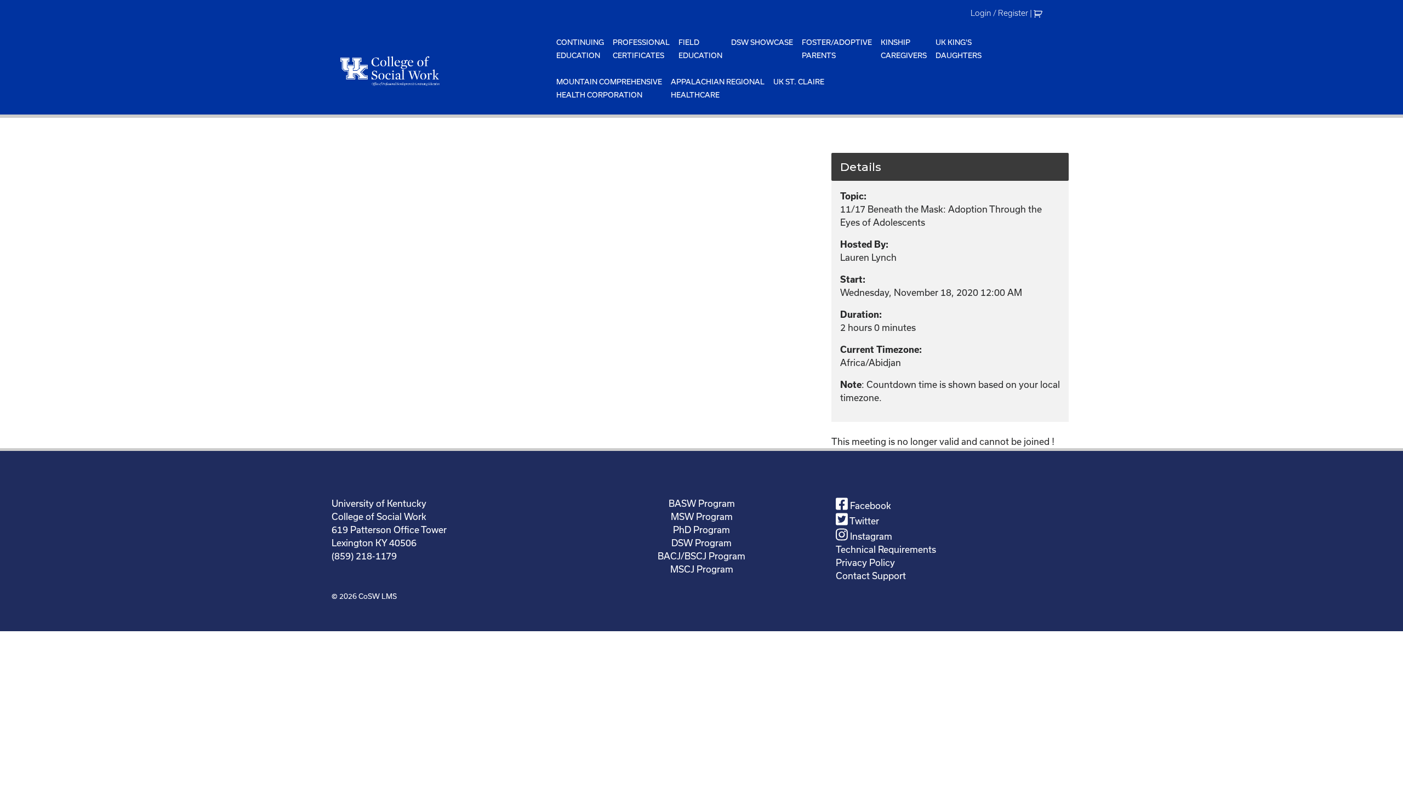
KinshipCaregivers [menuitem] (904, 49)
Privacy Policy (865, 562)
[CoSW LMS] (441, 70)
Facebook (869, 505)
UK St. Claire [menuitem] (798, 81)
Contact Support (871, 575)
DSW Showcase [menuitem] (762, 42)
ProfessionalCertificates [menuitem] (641, 49)
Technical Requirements (886, 549)
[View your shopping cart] (1039, 13)
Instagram (870, 536)
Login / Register (999, 13)
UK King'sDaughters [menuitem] (959, 49)
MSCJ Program (701, 569)
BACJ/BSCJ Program (701, 556)
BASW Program (702, 503)
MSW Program (702, 516)
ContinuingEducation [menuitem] (580, 49)
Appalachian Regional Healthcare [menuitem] (718, 88)
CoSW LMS (377, 596)
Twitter (863, 521)
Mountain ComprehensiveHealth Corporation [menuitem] (609, 88)
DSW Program (701, 543)
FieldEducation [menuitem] (700, 49)
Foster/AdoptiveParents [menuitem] (837, 49)
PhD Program (701, 529)
